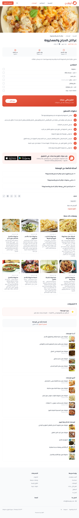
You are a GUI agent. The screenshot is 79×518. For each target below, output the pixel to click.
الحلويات (36, 477)
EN (17, 3)
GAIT (43, 512)
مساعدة (74, 480)
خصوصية (66, 509)
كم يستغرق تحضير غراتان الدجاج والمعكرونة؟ (59, 174)
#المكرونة (73, 201)
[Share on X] (15, 196)
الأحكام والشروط (73, 509)
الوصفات (34, 3)
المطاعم (42, 3)
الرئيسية (50, 3)
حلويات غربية (34, 486)
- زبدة (67, 90)
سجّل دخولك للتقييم (72, 44)
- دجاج (71, 80)
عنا (61, 509)
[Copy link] (3, 196)
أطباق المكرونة (72, 209)
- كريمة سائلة (68, 72)
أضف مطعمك (73, 477)
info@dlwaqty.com (68, 501)
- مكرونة (73, 69)
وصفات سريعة (34, 480)
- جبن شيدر (73, 76)
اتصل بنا (75, 492)
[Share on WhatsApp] (11, 196)
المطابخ (75, 489)
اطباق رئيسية (34, 483)
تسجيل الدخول (8, 3)
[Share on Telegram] (7, 196)
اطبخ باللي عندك (72, 486)
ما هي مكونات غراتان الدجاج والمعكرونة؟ (60, 180)
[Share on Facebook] (19, 196)
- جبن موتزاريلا (69, 87)
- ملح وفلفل (72, 83)
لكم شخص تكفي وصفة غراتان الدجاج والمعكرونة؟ (58, 186)
